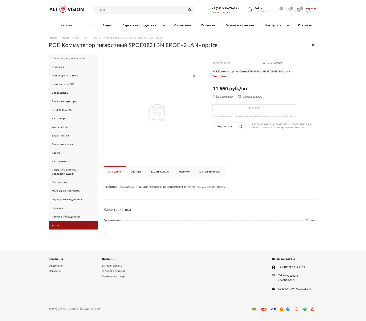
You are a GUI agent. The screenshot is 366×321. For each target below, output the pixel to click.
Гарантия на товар (113, 276)
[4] (225, 62)
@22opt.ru (291, 275)
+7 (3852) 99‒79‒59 (224, 8)
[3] (221, 62)
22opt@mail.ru (286, 280)
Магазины (55, 271)
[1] (214, 62)
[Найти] (189, 10)
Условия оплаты (112, 265)
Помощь (108, 259)
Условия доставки (113, 271)
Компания (56, 259)
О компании (56, 265)
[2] (218, 62)
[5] (229, 62)
